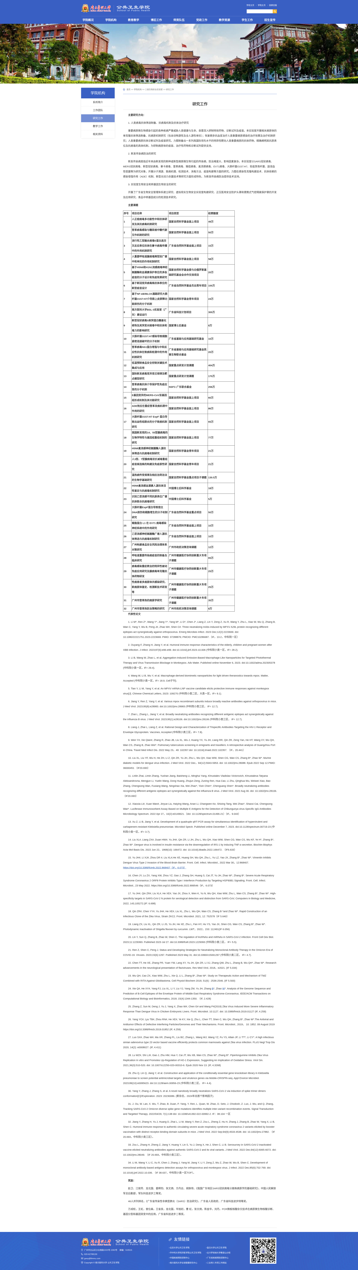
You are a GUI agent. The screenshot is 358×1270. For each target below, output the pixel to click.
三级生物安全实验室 (154, 89)
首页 (128, 89)
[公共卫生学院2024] (115, 8)
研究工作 (170, 89)
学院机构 (138, 89)
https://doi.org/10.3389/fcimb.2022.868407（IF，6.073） (154, 867)
